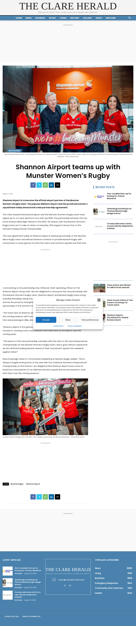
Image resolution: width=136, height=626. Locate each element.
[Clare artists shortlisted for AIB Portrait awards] (99, 288)
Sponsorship (14, 150)
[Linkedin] (51, 185)
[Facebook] (33, 185)
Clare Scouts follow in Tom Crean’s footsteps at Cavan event (120, 302)
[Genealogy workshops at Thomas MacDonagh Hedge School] (99, 211)
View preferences (90, 320)
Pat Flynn (18, 573)
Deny (68, 320)
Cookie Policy (58, 326)
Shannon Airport (33, 484)
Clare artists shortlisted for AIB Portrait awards (119, 286)
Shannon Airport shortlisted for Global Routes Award (117, 317)
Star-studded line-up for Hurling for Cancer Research (119, 196)
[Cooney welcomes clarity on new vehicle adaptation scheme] (99, 226)
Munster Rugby (16, 484)
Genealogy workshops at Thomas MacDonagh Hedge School (119, 211)
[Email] (57, 185)
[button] (99, 300)
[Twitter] (39, 185)
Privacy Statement (75, 326)
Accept (46, 320)
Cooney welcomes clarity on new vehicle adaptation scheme (120, 226)
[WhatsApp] (45, 185)
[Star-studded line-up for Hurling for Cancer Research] (99, 196)
